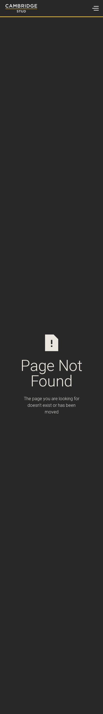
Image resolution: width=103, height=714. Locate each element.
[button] (95, 8)
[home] (18, 8)
